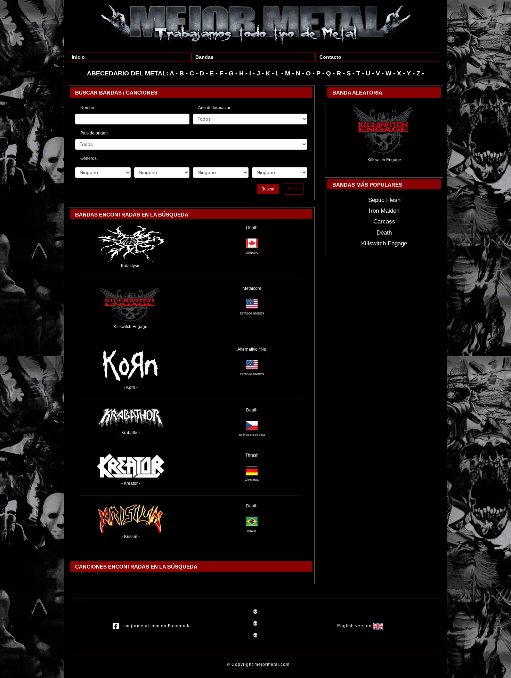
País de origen (94, 133)
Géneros (88, 157)
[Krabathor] (130, 418)
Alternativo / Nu (251, 349)
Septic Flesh (384, 200)
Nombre (88, 107)
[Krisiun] (130, 517)
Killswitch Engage (384, 243)
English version (355, 625)
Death (252, 227)
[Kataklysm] (130, 243)
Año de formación (215, 107)
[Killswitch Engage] (130, 304)
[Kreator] (130, 466)
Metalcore (252, 288)
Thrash (252, 455)
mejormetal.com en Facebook (156, 625)
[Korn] (130, 364)
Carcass (384, 221)
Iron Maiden (384, 210)
